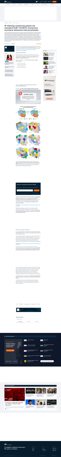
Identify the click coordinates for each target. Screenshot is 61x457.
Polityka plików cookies (54, 455)
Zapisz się (35, 190)
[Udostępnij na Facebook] (13, 43)
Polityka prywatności (42, 455)
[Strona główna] (7, 1)
